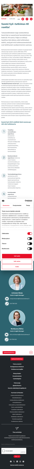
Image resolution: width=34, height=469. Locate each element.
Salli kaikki (17, 256)
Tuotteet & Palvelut (17, 392)
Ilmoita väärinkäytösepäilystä (17, 388)
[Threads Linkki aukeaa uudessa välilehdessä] (23, 461)
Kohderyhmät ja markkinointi (17, 400)
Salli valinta (17, 261)
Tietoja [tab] (28, 205)
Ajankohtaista (17, 385)
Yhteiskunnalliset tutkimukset (17, 412)
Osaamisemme (17, 376)
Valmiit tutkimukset (17, 414)
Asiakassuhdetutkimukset (17, 395)
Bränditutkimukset (17, 397)
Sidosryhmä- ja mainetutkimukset (17, 405)
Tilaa (16, 456)
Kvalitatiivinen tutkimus (17, 421)
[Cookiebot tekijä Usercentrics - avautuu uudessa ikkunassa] (25, 201)
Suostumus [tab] (6, 205)
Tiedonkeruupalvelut (17, 419)
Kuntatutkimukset (17, 402)
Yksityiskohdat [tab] (17, 205)
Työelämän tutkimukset (17, 409)
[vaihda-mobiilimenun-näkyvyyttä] (31, 352)
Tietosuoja (17, 383)
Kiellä (17, 266)
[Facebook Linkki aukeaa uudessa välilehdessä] (11, 461)
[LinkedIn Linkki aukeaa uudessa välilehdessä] (17, 461)
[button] (22, 19)
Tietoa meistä (17, 364)
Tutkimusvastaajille (17, 369)
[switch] (29, 238)
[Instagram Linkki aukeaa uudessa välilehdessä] (20, 461)
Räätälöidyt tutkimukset (17, 416)
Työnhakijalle (17, 378)
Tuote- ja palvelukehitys (17, 407)
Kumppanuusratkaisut (17, 366)
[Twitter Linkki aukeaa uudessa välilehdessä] (14, 461)
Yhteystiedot (17, 373)
